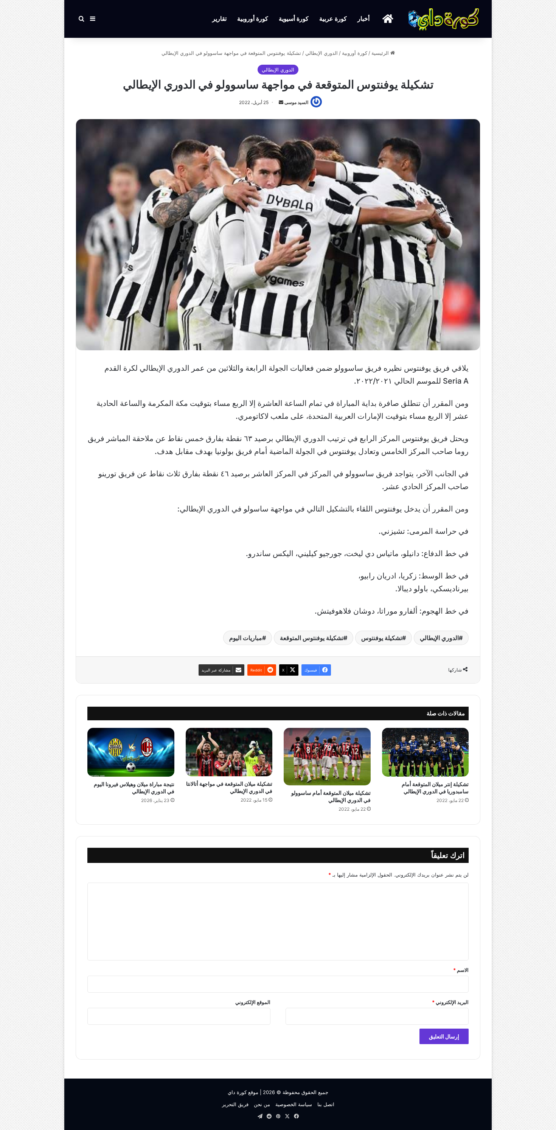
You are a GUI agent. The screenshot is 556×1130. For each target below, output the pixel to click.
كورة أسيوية (294, 19)
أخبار (363, 19)
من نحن (262, 1104)
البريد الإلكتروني (450, 1002)
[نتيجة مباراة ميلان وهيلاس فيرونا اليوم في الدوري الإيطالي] (130, 752)
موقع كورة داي (243, 1092)
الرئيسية (380, 53)
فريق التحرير (235, 1104)
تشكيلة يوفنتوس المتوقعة (311, 638)
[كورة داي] (444, 19)
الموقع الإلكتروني (252, 1002)
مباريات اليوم (245, 638)
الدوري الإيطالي (321, 53)
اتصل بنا (325, 1104)
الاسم (461, 970)
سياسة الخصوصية (293, 1104)
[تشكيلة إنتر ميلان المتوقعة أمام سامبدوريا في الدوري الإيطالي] (425, 752)
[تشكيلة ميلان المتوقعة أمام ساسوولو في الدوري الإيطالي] (327, 757)
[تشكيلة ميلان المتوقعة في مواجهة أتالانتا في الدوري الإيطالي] (229, 752)
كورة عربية (333, 19)
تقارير (219, 19)
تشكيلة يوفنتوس (381, 638)
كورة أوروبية (252, 19)
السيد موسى (296, 102)
